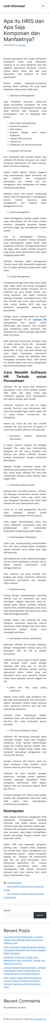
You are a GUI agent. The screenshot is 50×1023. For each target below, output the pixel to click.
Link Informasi (14, 6)
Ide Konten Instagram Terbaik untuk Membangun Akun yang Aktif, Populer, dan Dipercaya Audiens (24, 960)
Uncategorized (14, 883)
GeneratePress (39, 1019)
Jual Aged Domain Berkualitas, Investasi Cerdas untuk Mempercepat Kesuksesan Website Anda (23, 940)
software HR (39, 319)
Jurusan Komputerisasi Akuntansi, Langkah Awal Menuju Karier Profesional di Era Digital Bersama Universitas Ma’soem (25, 970)
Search (7, 910)
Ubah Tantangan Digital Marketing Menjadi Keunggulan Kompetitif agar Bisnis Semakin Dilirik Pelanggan (25, 950)
